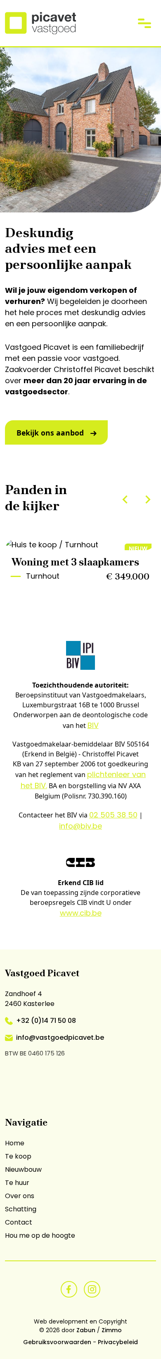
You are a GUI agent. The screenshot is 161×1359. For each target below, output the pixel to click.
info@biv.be (80, 826)
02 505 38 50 (113, 815)
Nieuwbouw (23, 1169)
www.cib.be (81, 913)
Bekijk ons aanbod (50, 433)
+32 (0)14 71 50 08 (46, 1020)
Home (14, 1143)
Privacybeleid (118, 1342)
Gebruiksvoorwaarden (57, 1342)
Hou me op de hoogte (40, 1235)
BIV (93, 725)
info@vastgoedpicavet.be (60, 1037)
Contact (18, 1222)
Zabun (85, 1330)
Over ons (19, 1196)
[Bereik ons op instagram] (92, 1289)
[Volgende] (148, 499)
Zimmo (112, 1330)
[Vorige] (125, 499)
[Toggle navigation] (144, 22)
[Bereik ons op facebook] (69, 1289)
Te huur (17, 1182)
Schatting (20, 1209)
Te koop (18, 1156)
